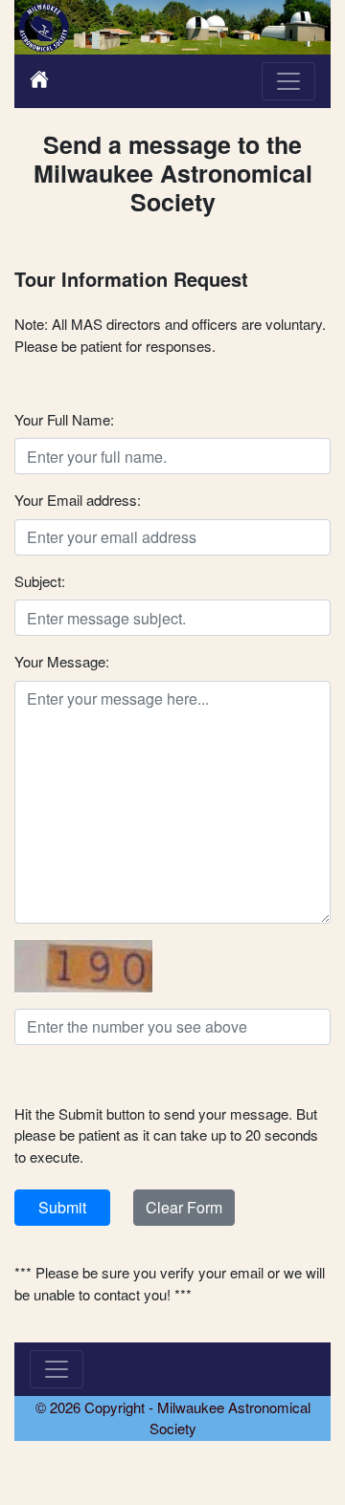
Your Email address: (77, 500)
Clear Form (184, 1207)
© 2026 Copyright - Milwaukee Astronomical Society (172, 1418)
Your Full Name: (64, 419)
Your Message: (61, 661)
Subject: (39, 581)
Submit (62, 1207)
